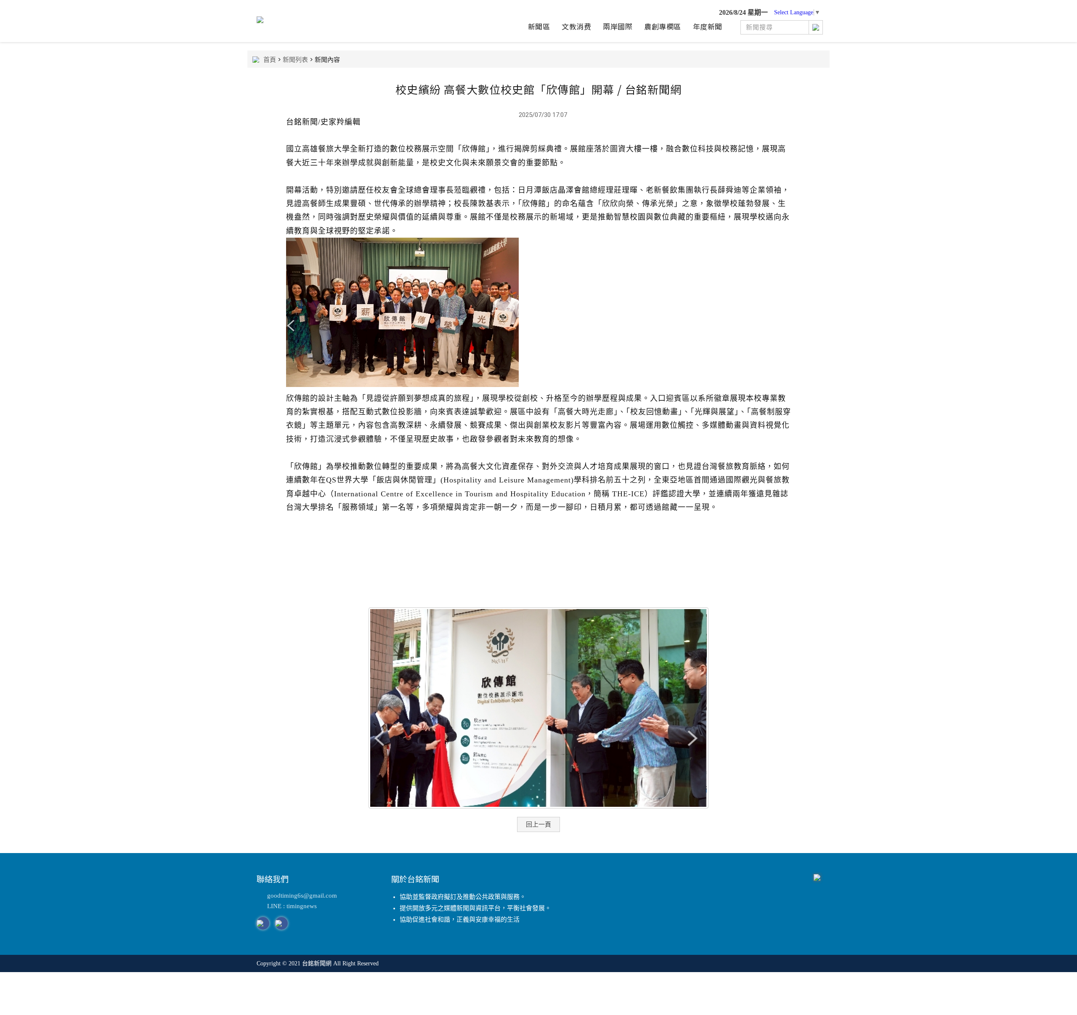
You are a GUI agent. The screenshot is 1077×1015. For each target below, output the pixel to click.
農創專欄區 (662, 26)
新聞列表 (295, 59)
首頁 (269, 59)
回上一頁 (538, 824)
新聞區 (539, 26)
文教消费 (576, 26)
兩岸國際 (617, 26)
